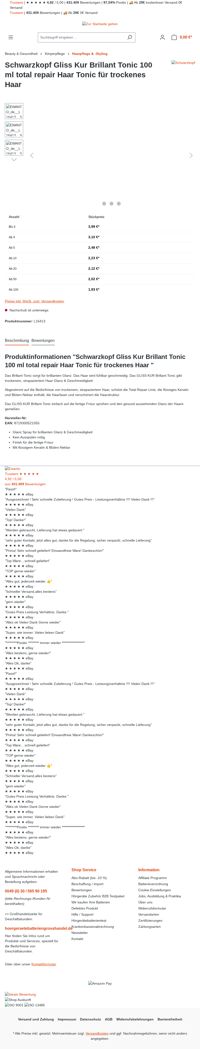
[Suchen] (129, 37)
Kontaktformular (43, 964)
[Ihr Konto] (162, 37)
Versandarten (148, 914)
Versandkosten (97, 1033)
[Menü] (11, 37)
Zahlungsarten (149, 927)
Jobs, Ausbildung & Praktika (159, 896)
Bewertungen (81, 890)
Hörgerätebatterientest (88, 920)
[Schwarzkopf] (183, 76)
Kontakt (77, 939)
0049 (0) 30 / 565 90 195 (26, 891)
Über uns (145, 902)
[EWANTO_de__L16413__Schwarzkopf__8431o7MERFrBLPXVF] (111, 155)
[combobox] (81, 37)
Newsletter (79, 933)
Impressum (67, 1019)
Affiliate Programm (152, 878)
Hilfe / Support (82, 914)
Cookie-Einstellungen (154, 890)
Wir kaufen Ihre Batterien (90, 902)
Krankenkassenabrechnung (92, 927)
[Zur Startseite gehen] (100, 24)
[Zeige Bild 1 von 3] (104, 204)
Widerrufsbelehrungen (135, 1019)
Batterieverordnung (153, 884)
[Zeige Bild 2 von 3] (111, 204)
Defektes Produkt (84, 908)
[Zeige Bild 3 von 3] (119, 204)
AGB (108, 1019)
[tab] (17, 340)
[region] (100, 155)
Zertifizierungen (150, 920)
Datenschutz (90, 1019)
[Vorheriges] (31, 155)
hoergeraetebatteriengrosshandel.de (33, 928)
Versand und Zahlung (36, 1019)
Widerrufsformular (152, 908)
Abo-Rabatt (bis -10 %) (89, 878)
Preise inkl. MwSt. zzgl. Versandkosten (34, 301)
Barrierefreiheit (170, 1019)
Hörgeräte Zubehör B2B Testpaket (97, 896)
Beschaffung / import (87, 884)
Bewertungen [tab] (43, 340)
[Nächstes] (191, 155)
